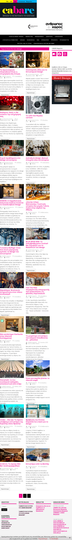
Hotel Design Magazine (60, 511)
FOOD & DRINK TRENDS (16, 36)
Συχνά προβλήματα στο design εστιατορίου (10, 159)
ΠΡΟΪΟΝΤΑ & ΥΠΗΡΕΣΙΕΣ (8, 387)
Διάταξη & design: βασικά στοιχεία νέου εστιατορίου (37, 159)
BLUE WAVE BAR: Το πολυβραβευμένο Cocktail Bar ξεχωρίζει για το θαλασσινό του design (37, 244)
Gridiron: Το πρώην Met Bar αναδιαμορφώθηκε (10, 465)
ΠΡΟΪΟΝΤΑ (54, 40)
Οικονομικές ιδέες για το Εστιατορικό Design (36, 71)
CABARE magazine (6, 76)
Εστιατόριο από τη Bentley (37, 464)
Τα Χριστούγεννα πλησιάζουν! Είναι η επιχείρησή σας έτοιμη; (10, 72)
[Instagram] (65, 54)
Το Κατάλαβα (53, 539)
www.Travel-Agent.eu (60, 531)
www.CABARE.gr (58, 521)
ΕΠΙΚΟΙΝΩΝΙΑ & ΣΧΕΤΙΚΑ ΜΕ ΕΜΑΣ (44, 43)
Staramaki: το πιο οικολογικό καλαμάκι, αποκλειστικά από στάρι (11, 382)
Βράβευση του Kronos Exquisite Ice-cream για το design (37, 422)
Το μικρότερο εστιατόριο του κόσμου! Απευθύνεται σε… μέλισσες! (37, 338)
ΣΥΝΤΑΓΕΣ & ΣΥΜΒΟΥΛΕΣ (10, 40)
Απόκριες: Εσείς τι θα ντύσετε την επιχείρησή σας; (10, 114)
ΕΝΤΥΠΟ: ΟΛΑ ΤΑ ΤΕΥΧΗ (24, 43)
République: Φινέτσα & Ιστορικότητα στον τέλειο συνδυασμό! (11, 292)
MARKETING (29, 36)
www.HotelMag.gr (59, 522)
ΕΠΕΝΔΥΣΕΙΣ (45, 40)
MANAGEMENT (39, 36)
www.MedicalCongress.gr (61, 527)
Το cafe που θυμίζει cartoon (34, 116)
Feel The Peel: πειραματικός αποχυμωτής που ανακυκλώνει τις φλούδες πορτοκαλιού (37, 290)
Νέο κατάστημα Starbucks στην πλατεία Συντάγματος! (11, 336)
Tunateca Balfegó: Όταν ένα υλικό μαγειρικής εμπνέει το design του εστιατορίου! (10, 251)
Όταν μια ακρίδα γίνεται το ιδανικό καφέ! (37, 379)
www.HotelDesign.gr (59, 524)
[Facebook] (60, 54)
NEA (38, 40)
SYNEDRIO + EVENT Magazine (59, 513)
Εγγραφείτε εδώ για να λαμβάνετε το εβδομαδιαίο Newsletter (43, 508)
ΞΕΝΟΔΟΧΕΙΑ (59, 36)
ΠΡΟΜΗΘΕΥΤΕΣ (64, 40)
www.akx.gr (57, 532)
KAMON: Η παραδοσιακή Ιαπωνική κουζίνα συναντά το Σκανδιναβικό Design (11, 203)
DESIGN (22, 40)
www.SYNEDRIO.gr (58, 526)
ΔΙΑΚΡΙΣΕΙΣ (49, 36)
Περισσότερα (5, 95)
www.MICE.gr (57, 529)
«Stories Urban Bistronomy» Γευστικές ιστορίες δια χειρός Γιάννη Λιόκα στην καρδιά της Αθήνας (37, 206)
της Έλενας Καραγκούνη (8, 207)
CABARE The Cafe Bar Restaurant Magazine (60, 508)
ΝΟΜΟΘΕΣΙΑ (31, 40)
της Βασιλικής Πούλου (33, 74)
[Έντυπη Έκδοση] (54, 54)
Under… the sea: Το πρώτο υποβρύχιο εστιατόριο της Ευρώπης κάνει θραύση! (11, 422)
